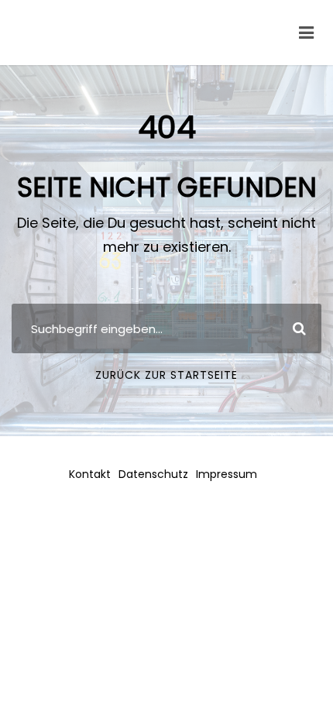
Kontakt (90, 474)
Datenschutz (153, 474)
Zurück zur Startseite (166, 375)
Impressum (226, 474)
